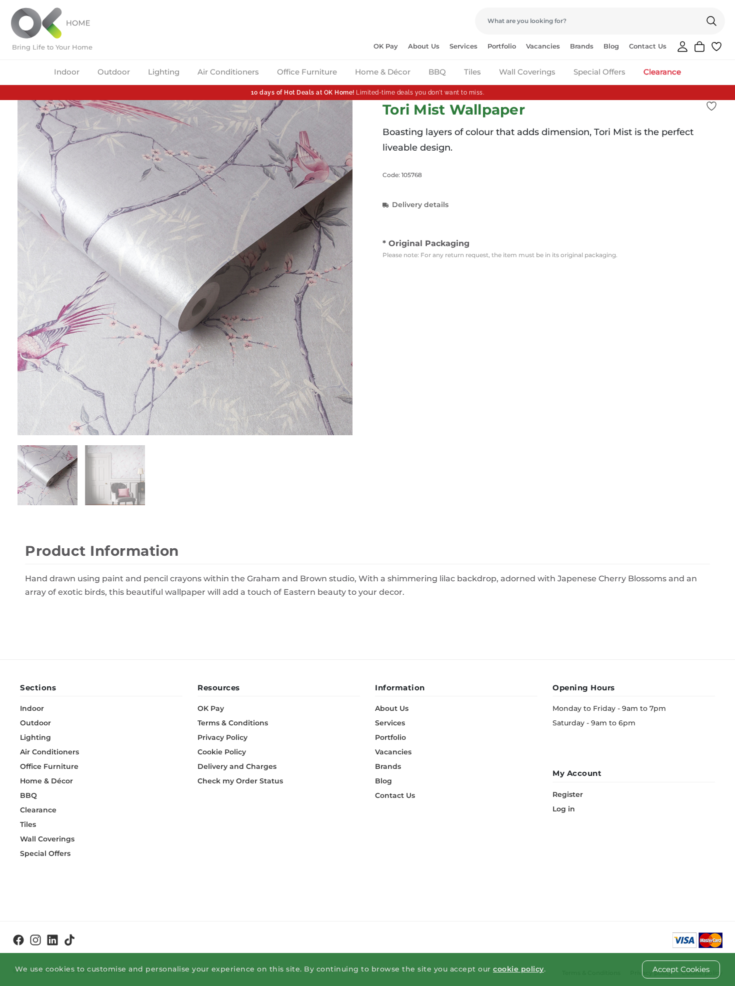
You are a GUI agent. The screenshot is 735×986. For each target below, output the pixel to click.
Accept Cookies (681, 969)
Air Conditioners (228, 72)
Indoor (67, 72)
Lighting (164, 72)
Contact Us (647, 46)
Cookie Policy (222, 751)
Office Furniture (307, 72)
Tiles (472, 72)
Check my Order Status (240, 780)
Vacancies (543, 46)
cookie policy (518, 968)
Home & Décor (382, 72)
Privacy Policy (223, 737)
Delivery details (420, 204)
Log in (563, 808)
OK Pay (386, 46)
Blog (611, 46)
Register (567, 794)
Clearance (662, 72)
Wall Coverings (527, 72)
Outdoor (114, 72)
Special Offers (600, 72)
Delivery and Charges (237, 766)
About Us (424, 46)
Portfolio (502, 46)
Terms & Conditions (233, 722)
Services (464, 46)
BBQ (437, 72)
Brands (582, 46)
